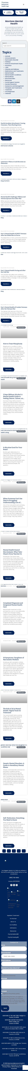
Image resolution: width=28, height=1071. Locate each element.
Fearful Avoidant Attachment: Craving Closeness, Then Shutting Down (13, 124)
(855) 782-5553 (14, 877)
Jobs (6, 67)
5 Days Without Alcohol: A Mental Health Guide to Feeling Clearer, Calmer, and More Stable (13, 397)
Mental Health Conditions (13, 75)
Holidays (8, 62)
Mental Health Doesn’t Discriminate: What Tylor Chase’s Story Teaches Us (12, 552)
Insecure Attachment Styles (14, 64)
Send (5, 1008)
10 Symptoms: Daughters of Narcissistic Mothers (13, 659)
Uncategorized (9, 92)
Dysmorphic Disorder (11, 60)
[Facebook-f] (11, 885)
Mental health (9, 73)
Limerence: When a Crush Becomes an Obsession (13, 162)
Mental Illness (9, 77)
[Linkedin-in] (14, 885)
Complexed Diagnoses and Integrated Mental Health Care (13, 605)
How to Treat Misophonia (12, 344)
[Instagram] (18, 101)
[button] (23, 4)
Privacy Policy (6, 1067)
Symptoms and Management (14, 86)
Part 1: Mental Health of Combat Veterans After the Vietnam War (14, 308)
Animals (7, 56)
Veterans (8, 93)
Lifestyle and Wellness (12, 69)
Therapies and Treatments (13, 88)
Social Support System (12, 82)
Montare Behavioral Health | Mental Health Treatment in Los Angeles (14, 1064)
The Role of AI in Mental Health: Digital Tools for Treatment (12, 711)
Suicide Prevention (11, 84)
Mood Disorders (10, 78)
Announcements (10, 58)
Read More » (6, 138)
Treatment (8, 90)
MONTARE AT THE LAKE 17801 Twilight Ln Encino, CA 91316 (14, 1016)
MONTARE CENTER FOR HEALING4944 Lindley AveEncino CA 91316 (14, 1021)
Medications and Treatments (14, 71)
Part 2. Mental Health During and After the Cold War (13, 271)
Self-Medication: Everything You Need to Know (13, 819)
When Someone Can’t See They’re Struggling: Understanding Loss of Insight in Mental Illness (12, 502)
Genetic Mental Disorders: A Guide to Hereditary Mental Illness (13, 765)
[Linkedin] (14, 101)
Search (4, 43)
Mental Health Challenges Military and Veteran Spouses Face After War (13, 197)
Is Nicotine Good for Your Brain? (12, 448)
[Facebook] (10, 101)
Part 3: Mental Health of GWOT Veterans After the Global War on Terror (13, 234)
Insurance (8, 65)
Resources (8, 80)
